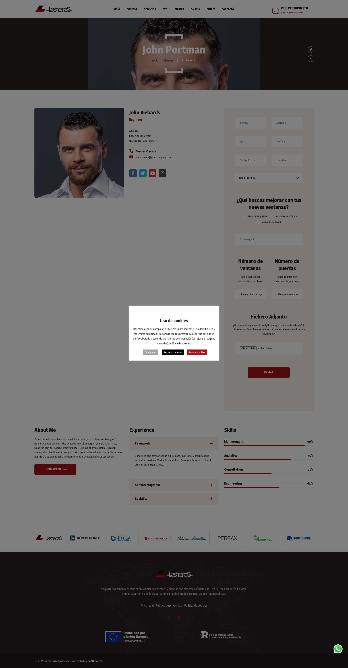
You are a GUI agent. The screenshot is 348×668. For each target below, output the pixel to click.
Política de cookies (179, 343)
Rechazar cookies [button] (173, 352)
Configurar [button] (150, 352)
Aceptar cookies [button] (197, 352)
